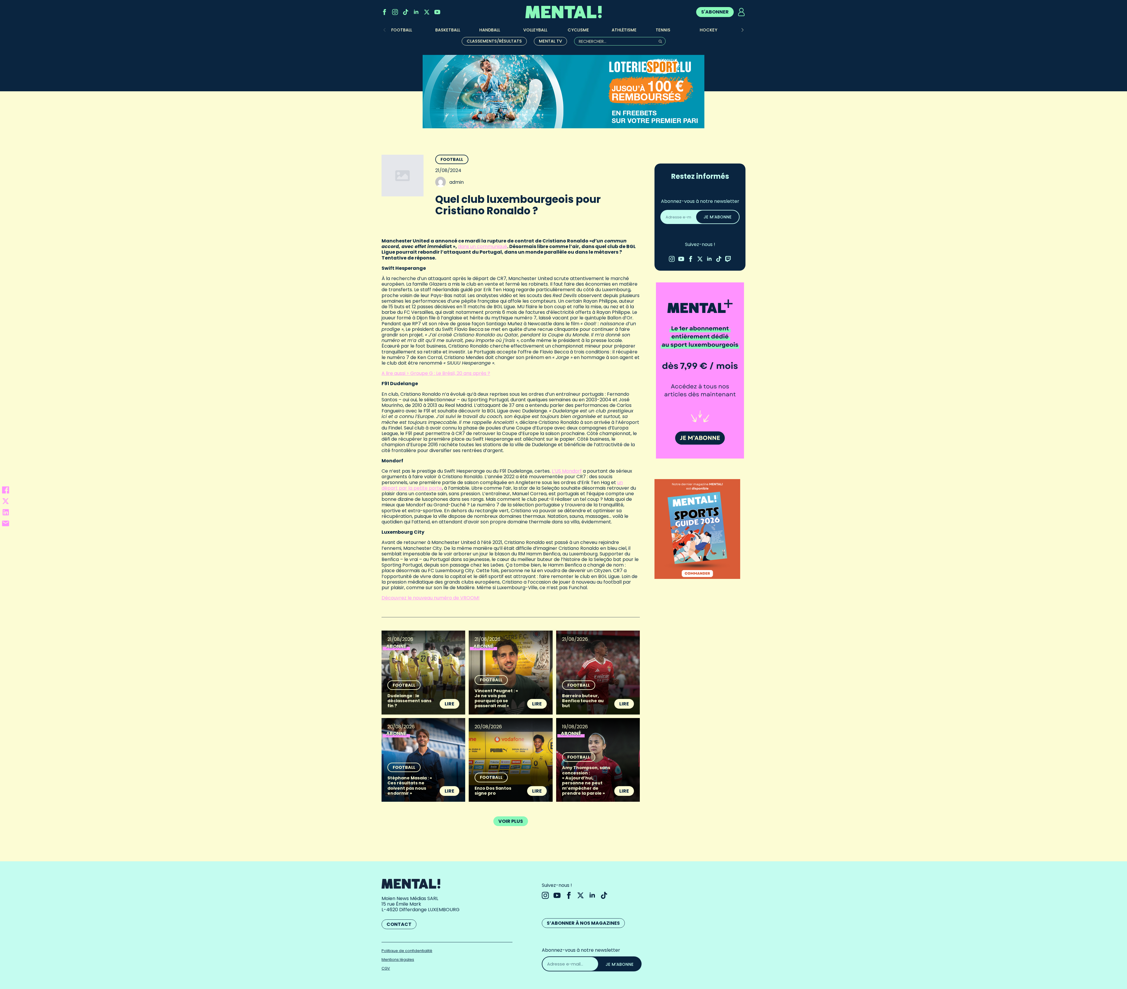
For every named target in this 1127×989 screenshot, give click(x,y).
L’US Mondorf (567, 471)
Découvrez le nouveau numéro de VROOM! (431, 597)
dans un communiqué (482, 246)
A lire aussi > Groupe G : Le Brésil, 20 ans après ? (436, 373)
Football (452, 159)
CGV (386, 968)
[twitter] (427, 12)
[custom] (406, 12)
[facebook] (384, 12)
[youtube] (437, 12)
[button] (742, 30)
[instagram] (395, 12)
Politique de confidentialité (407, 950)
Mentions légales (398, 959)
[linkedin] (416, 12)
